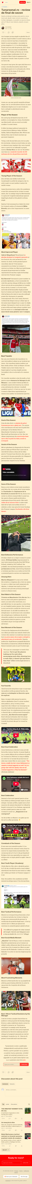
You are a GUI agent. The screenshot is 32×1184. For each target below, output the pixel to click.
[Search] (29, 1104)
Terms (21, 1171)
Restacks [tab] (12, 1084)
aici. (24, 1060)
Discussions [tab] (14, 1104)
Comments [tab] (5, 1084)
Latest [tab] (7, 1104)
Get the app (24, 1176)
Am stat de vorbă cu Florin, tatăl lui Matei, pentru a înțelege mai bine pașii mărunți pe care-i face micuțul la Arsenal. (11, 1141)
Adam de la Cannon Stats (10, 502)
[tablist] (8, 1084)
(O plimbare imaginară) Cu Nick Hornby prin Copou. (10, 1113)
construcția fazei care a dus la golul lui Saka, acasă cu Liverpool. (14, 438)
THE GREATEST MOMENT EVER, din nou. (12, 1110)
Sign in (28, 2)
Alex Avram (8, 27)
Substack (7, 1180)
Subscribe (22, 2)
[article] (16, 1113)
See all (5, 1150)
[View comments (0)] (8, 32)
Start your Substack (11, 1176)
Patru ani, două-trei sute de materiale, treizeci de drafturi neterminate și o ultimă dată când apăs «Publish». (12, 1125)
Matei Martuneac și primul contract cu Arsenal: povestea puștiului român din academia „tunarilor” (11, 1136)
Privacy (16, 1171)
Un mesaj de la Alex (8, 1122)
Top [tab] (3, 1104)
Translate (5, 6)
